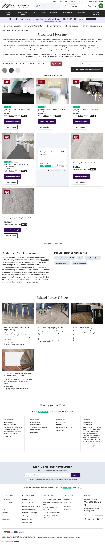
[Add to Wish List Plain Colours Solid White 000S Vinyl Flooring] (65, 82)
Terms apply (58, 21)
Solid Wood (6, 499)
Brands (73, 1)
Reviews (66, 1)
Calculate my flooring (88, 69)
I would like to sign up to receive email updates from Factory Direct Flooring (54, 479)
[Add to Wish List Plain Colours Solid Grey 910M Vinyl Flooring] (100, 82)
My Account (68, 499)
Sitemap (25, 516)
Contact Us (26, 499)
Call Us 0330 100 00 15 (96, 1)
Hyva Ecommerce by (8, 541)
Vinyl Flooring (11, 30)
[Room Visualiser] (54, 26)
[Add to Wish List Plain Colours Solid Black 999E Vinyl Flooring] (31, 82)
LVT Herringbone (62, 263)
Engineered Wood (8, 503)
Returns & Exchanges (30, 512)
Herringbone (6, 516)
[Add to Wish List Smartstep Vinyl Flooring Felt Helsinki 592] (31, 192)
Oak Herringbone (79, 263)
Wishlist (66, 509)
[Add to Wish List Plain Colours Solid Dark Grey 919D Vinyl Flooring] (31, 137)
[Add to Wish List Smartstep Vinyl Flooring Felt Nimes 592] (100, 137)
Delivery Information (29, 509)
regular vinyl (92, 41)
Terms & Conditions (29, 503)
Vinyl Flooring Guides (91, 340)
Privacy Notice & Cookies (31, 506)
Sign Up (76, 475)
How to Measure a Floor (51, 512)
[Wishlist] (89, 5)
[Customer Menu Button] (94, 5)
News (61, 1)
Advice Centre (10, 344)
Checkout (67, 506)
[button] (8, 64)
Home (3, 30)
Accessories (6, 519)
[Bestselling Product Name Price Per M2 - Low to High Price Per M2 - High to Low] (91, 64)
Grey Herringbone (92, 258)
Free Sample (13, 121)
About (55, 1)
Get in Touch (99, 515)
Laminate (5, 512)
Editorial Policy (27, 519)
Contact (84, 1)
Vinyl (3, 509)
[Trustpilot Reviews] (33, 26)
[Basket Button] (100, 5)
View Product (11, 127)
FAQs (78, 1)
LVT (80, 258)
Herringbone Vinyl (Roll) (65, 258)
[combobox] (47, 6)
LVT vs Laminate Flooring (52, 499)
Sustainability (27, 522)
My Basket (67, 503)
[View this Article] (18, 325)
